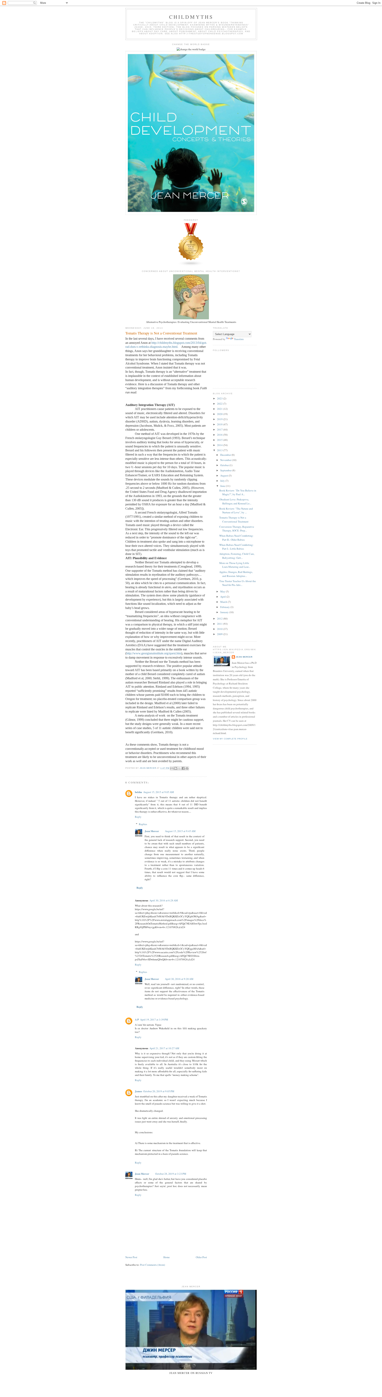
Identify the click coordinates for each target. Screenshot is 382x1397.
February (225, 607)
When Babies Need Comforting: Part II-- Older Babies (236, 537)
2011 (220, 623)
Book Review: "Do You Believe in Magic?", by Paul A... (237, 492)
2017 (220, 429)
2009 (220, 634)
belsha (138, 792)
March (224, 602)
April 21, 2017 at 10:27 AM (164, 1048)
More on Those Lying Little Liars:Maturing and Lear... (234, 565)
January (224, 612)
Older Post (201, 1257)
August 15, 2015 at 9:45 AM (180, 831)
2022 (220, 403)
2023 (220, 398)
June (223, 486)
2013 (220, 450)
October (224, 465)
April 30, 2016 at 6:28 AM (163, 900)
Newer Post (131, 1257)
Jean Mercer (152, 831)
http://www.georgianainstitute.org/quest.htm (153, 653)
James (138, 1091)
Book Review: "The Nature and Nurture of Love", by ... (236, 510)
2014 (220, 445)
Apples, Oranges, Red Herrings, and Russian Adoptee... (236, 574)
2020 (220, 414)
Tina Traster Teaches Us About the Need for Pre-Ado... (237, 583)
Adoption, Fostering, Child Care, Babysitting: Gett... (236, 556)
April (223, 596)
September (226, 470)
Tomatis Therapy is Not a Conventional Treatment (233, 519)
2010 (220, 629)
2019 (220, 419)
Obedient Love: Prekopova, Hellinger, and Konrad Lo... (235, 501)
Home (166, 1257)
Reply (138, 817)
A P (137, 1019)
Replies (143, 824)
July (222, 480)
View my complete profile (230, 739)
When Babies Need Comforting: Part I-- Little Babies (236, 547)
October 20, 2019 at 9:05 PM (158, 1091)
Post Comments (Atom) (152, 1265)
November (226, 460)
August (224, 475)
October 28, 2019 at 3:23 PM (170, 1173)
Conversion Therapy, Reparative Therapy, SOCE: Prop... (236, 528)
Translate (239, 339)
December (226, 455)
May (223, 591)
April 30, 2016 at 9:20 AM (179, 979)
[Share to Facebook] (183, 768)
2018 (220, 424)
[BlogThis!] (176, 768)
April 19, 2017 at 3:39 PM (154, 1019)
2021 (220, 409)
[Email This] (172, 768)
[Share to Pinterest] (187, 768)
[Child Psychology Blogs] (191, 265)
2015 (220, 440)
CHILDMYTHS (191, 16)
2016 (220, 434)
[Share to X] (179, 768)
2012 (220, 618)
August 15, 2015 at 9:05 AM (158, 792)
